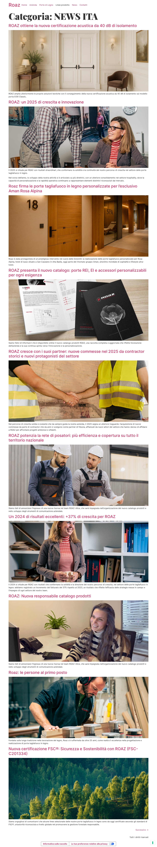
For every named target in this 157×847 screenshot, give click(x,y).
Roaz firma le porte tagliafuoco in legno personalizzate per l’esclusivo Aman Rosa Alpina (73, 188)
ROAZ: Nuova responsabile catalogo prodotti (50, 596)
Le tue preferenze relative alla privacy (89, 844)
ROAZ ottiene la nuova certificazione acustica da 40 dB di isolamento (73, 25)
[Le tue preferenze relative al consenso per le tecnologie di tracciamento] (152, 842)
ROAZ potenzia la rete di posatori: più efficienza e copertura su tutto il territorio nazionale (73, 438)
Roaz (14, 5)
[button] (46, 5)
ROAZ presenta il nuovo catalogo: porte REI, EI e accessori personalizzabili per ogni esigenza (77, 272)
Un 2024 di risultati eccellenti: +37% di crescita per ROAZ (62, 516)
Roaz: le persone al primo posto (38, 672)
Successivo (142, 830)
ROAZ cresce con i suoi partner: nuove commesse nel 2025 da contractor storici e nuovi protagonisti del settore (76, 353)
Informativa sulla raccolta (55, 844)
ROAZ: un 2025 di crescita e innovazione (46, 102)
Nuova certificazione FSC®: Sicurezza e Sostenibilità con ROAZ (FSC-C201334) (73, 751)
